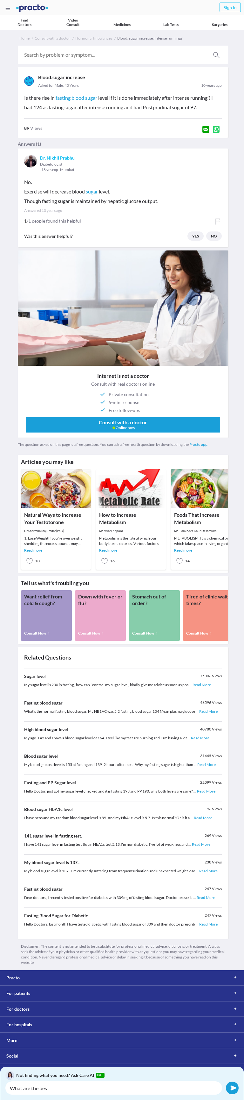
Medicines (122, 24)
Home (24, 38)
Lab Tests (171, 24)
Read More (202, 684)
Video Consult (73, 22)
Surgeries (219, 24)
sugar (91, 98)
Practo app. (198, 444)
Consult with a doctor (52, 38)
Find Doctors (24, 22)
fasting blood (70, 98)
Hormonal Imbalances (93, 38)
